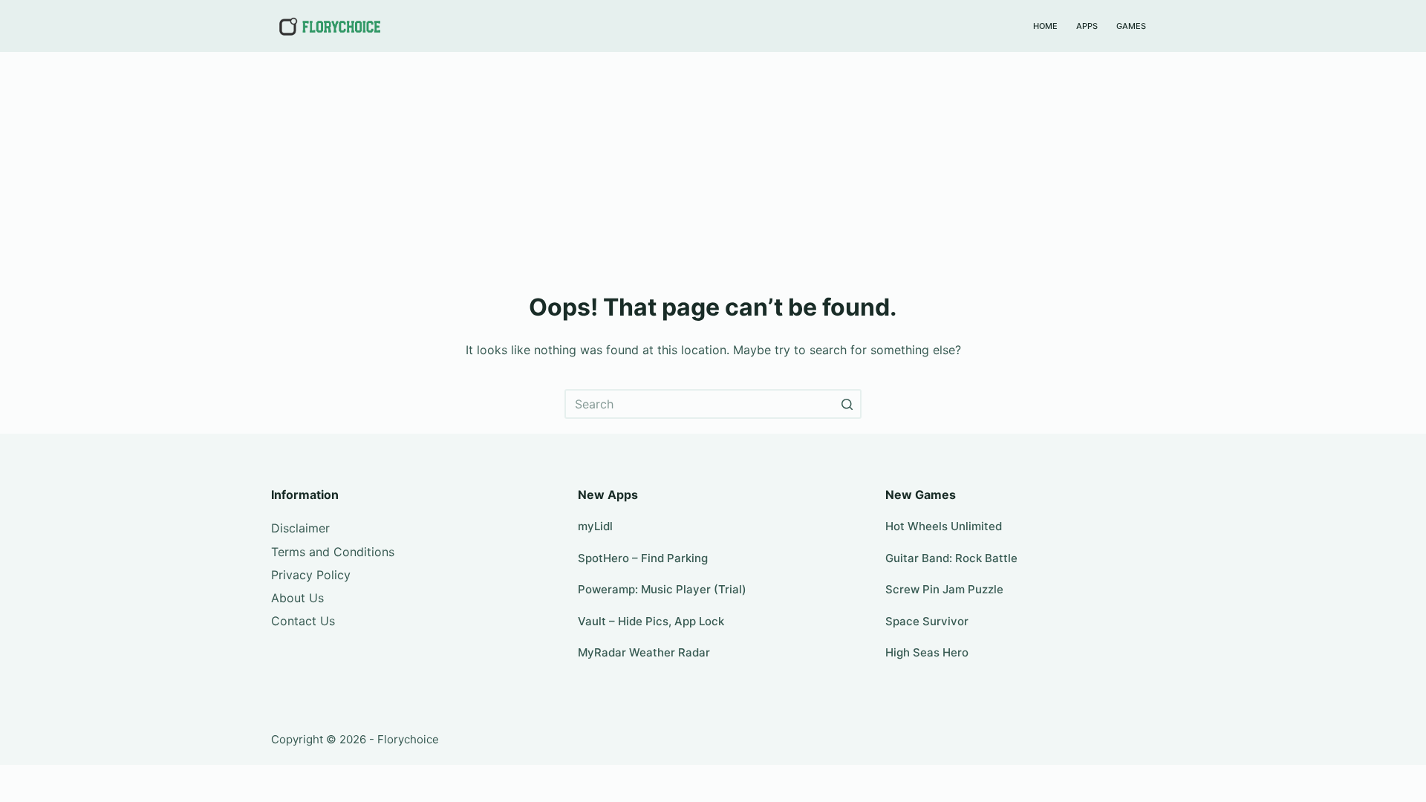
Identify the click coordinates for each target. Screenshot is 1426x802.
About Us (297, 597)
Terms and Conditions (332, 551)
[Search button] (847, 404)
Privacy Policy (311, 574)
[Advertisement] (713, 163)
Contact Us (303, 620)
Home (1045, 26)
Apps (1087, 26)
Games (1131, 26)
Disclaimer (300, 528)
